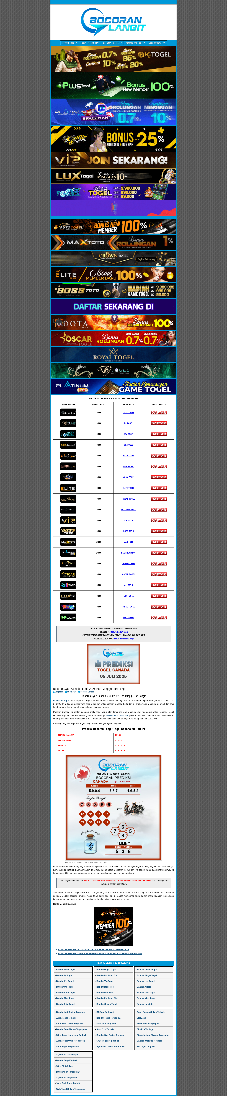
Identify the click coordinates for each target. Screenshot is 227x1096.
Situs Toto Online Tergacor (69, 1024)
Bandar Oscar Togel (147, 970)
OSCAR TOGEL (128, 574)
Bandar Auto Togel (65, 993)
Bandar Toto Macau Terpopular (71, 1029)
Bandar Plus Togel (146, 993)
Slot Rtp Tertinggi (145, 1029)
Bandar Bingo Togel (147, 975)
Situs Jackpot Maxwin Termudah (153, 1035)
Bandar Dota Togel (65, 970)
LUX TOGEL (129, 596)
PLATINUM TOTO (128, 509)
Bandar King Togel (146, 998)
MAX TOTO (128, 542)
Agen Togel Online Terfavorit (70, 1041)
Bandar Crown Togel (106, 1004)
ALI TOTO (128, 585)
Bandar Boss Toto (105, 987)
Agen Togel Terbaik (66, 1018)
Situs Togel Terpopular (67, 1046)
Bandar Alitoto (144, 987)
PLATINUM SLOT (128, 553)
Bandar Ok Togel (64, 987)
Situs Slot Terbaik (105, 1029)
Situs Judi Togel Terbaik (68, 1083)
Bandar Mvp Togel (65, 998)
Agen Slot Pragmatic (66, 1078)
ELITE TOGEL (128, 488)
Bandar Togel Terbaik (67, 1060)
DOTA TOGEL (128, 412)
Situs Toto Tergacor (106, 1024)
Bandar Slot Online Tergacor (110, 1035)
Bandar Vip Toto (104, 981)
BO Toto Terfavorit (105, 1012)
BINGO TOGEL (128, 606)
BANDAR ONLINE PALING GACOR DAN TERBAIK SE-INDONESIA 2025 (93, 950)
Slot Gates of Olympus (148, 1024)
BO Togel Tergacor (146, 1046)
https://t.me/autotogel (119, 632)
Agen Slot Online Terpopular (110, 1046)
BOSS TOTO (128, 531)
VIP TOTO (128, 520)
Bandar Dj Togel (64, 975)
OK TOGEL (128, 445)
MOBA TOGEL (129, 477)
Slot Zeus (141, 1018)
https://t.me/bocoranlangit (123, 638)
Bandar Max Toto (104, 993)
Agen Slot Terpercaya (67, 1055)
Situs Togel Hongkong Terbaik (71, 1035)
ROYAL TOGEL (128, 499)
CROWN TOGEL (128, 563)
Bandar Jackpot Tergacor (149, 1041)
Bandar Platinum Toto (107, 975)
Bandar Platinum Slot (107, 998)
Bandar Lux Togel (145, 981)
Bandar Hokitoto (145, 1004)
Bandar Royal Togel (106, 970)
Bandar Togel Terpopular (108, 1018)
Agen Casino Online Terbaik (151, 1012)
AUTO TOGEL (128, 455)
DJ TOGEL (128, 423)
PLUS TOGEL (128, 617)
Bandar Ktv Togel (65, 981)
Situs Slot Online (64, 1066)
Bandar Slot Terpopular (67, 1072)
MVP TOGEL (128, 466)
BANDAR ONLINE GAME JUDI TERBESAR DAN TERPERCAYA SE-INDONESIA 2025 (100, 953)
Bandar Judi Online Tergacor (70, 1012)
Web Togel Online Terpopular (70, 1089)
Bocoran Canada (87, 692)
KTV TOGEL (128, 434)
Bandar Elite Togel (65, 1004)
